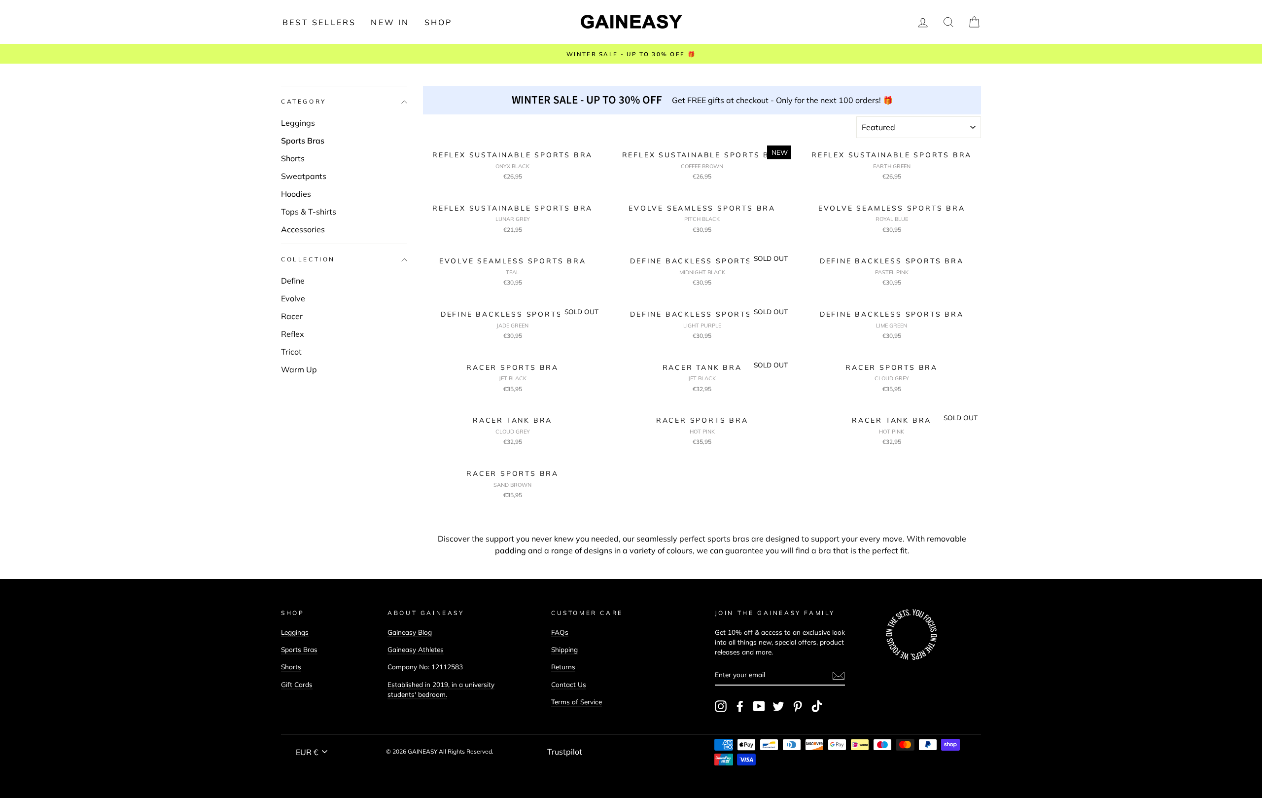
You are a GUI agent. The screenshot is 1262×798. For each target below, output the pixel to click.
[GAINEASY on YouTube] (759, 706)
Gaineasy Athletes (415, 649)
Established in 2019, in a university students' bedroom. (440, 689)
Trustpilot (564, 752)
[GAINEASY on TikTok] (817, 706)
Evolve (293, 298)
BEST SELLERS (319, 22)
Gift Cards (297, 684)
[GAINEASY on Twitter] (778, 706)
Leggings (298, 123)
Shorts (293, 158)
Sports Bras (302, 140)
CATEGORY (303, 102)
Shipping (564, 649)
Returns (563, 666)
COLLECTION (308, 259)
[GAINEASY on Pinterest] (798, 706)
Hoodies (296, 194)
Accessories (303, 229)
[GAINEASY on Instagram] (721, 706)
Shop (438, 22)
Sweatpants (303, 176)
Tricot (291, 352)
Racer (292, 316)
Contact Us (568, 684)
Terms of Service (576, 701)
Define (293, 281)
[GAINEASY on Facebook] (740, 706)
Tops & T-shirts (308, 212)
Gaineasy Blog (409, 632)
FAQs (559, 632)
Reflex (292, 334)
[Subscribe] (838, 675)
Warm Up (299, 369)
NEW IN (390, 22)
